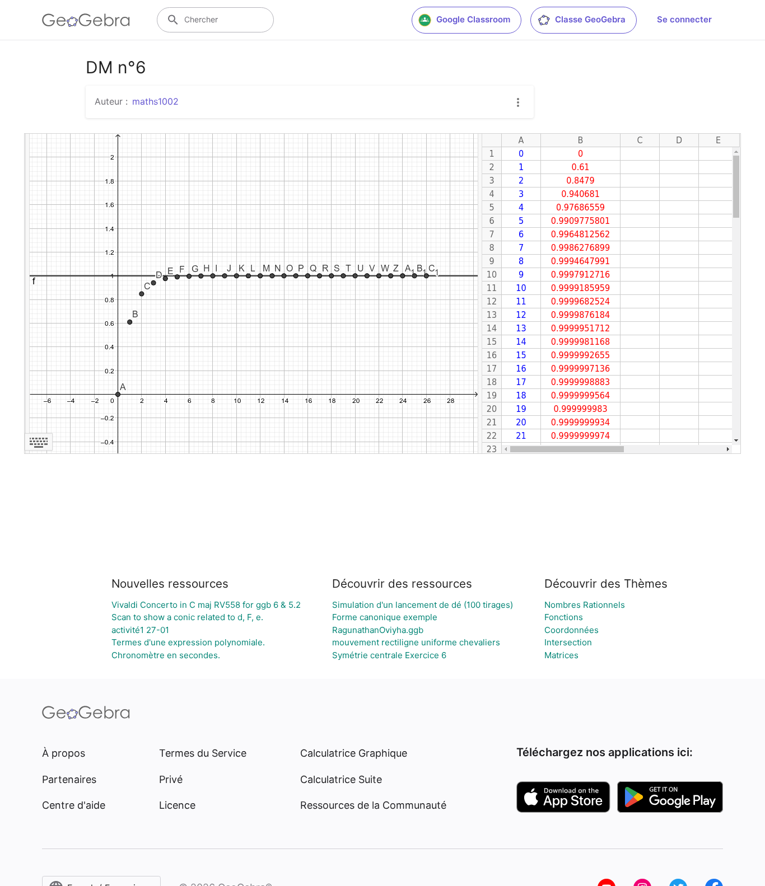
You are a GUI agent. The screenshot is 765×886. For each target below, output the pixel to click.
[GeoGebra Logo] (86, 20)
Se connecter (684, 19)
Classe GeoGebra (590, 19)
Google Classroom (473, 19)
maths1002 (155, 101)
